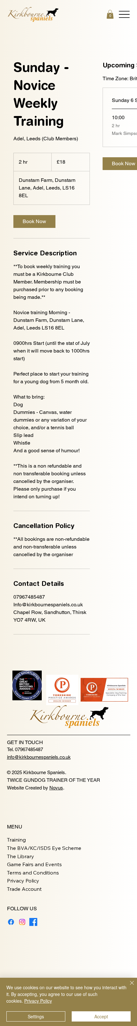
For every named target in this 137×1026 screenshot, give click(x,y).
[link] (34, 221)
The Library (20, 856)
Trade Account (24, 889)
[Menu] (124, 14)
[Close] (128, 986)
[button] (110, 14)
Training (16, 839)
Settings (36, 1016)
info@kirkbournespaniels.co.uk (39, 757)
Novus (56, 787)
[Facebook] (11, 922)
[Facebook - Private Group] (33, 922)
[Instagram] (22, 922)
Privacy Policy (23, 880)
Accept (101, 1016)
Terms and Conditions (33, 872)
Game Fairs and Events (34, 864)
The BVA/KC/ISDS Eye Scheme (44, 848)
